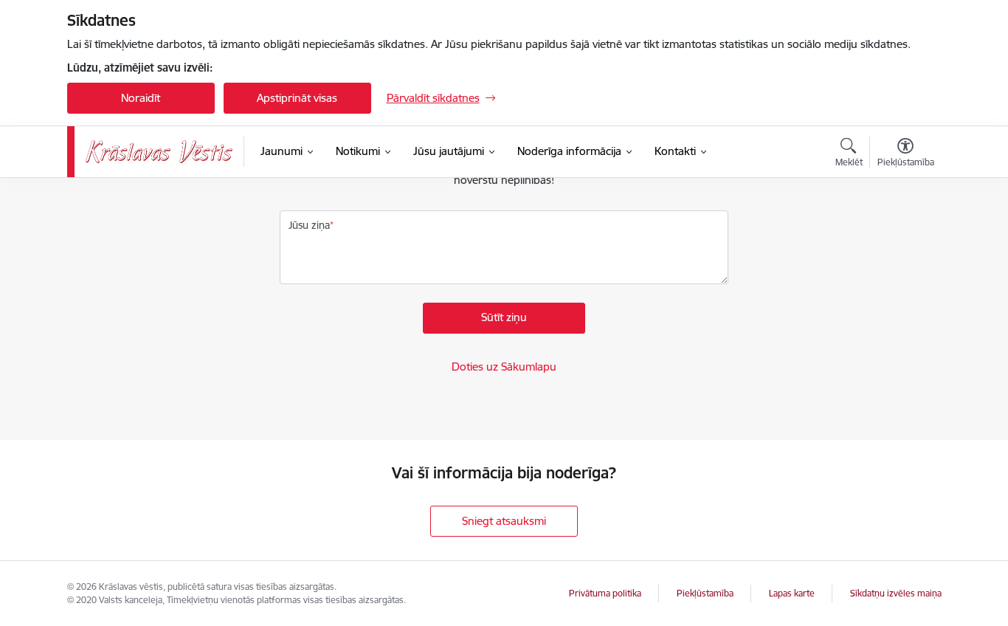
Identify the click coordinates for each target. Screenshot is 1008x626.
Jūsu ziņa (309, 225)
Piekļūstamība (705, 593)
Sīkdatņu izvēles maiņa (896, 593)
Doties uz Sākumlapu (504, 367)
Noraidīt (140, 98)
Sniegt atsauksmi (504, 521)
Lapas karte (792, 593)
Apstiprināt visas (297, 98)
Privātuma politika (605, 593)
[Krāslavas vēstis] (159, 151)
